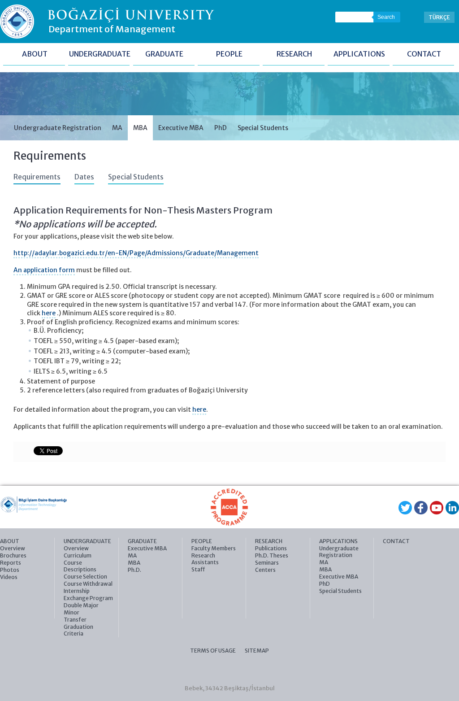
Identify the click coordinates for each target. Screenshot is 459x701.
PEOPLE (229, 53)
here (49, 313)
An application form (44, 270)
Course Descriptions (80, 566)
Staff (198, 569)
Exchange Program (88, 598)
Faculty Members (213, 548)
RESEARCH (294, 53)
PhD (220, 128)
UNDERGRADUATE (99, 53)
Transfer (75, 619)
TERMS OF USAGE (213, 650)
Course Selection (85, 576)
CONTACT (424, 53)
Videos (8, 577)
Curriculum (77, 555)
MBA (140, 128)
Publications (271, 548)
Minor (71, 612)
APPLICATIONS (359, 53)
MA (117, 128)
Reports (10, 562)
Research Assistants (205, 559)
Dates (84, 177)
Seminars (267, 562)
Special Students (263, 128)
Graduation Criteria (78, 630)
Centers (265, 569)
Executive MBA (181, 128)
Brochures (13, 555)
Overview (12, 548)
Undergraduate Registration (57, 128)
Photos (9, 569)
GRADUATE (164, 53)
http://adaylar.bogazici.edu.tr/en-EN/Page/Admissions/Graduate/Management (136, 253)
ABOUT (35, 53)
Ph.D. (134, 569)
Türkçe (439, 17)
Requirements (37, 177)
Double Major (81, 605)
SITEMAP (257, 650)
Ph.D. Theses (271, 555)
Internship (77, 591)
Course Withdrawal (88, 583)
